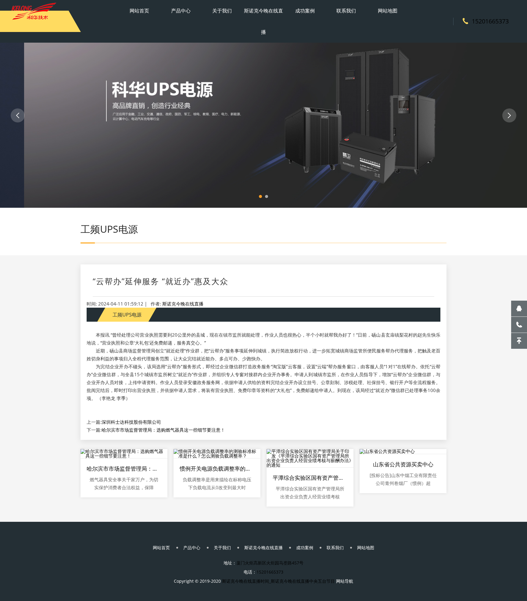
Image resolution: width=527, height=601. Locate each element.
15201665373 (490, 21)
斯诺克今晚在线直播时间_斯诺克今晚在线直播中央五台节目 (278, 581)
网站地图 (387, 10)
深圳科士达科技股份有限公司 (131, 422)
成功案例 (305, 10)
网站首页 (139, 10)
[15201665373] (519, 325)
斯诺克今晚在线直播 (263, 21)
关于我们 (222, 10)
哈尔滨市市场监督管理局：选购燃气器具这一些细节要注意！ (163, 430)
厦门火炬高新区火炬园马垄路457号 (269, 563)
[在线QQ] (519, 308)
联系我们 (346, 10)
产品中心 (181, 10)
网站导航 (344, 581)
